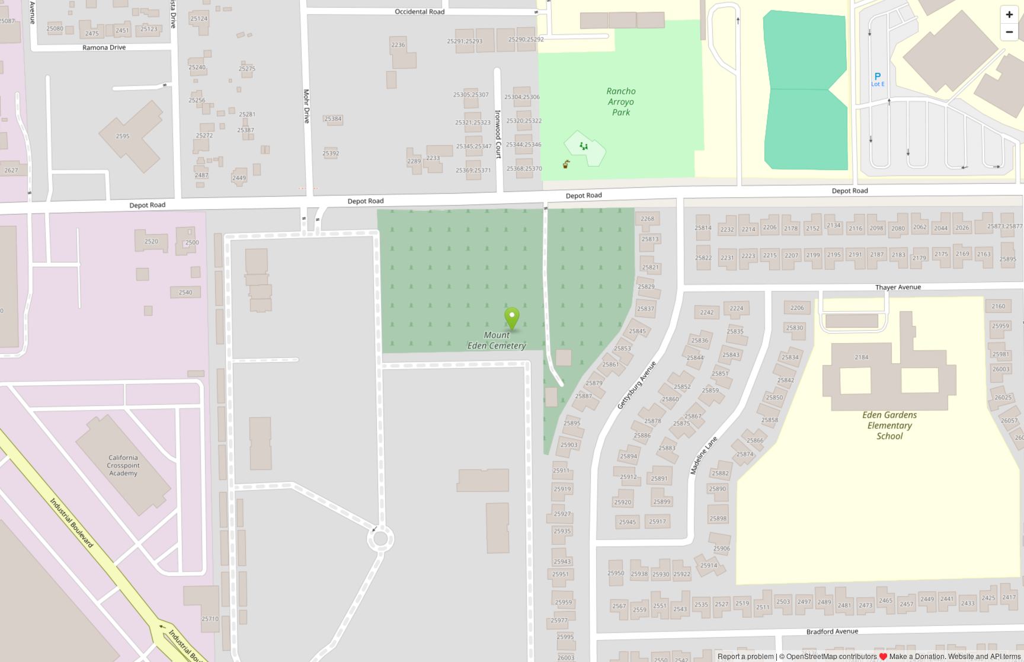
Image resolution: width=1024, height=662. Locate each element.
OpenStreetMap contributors (831, 656)
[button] (512, 319)
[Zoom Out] (1009, 31)
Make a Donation (917, 656)
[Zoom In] (1009, 14)
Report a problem (746, 656)
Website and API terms (984, 656)
